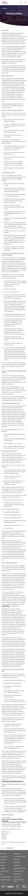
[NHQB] (17, 887)
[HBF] (24, 887)
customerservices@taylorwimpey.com (12, 781)
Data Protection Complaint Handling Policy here (12, 820)
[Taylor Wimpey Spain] (4, 887)
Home (5, 8)
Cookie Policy (5, 606)
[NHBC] (10, 887)
